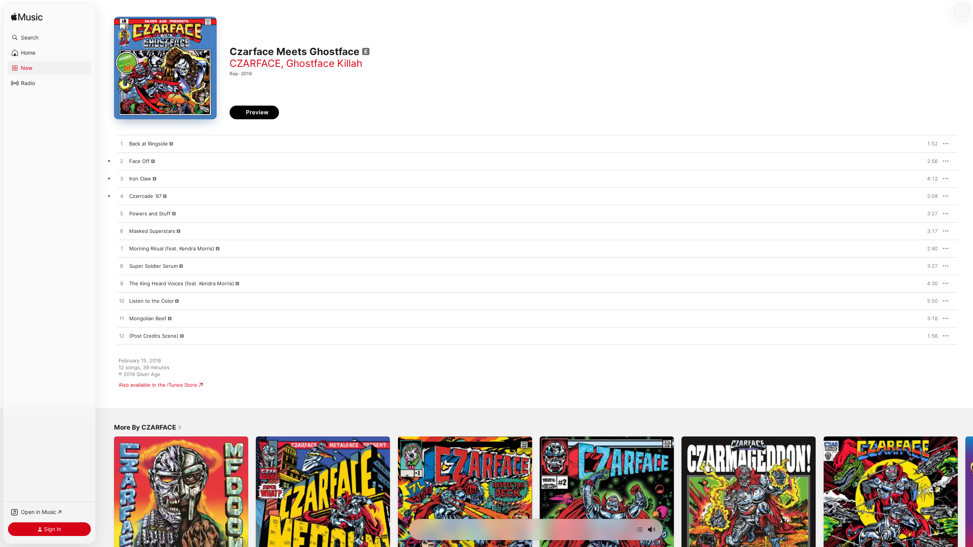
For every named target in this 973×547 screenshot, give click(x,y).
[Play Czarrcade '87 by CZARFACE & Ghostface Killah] (121, 196)
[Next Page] (965, 504)
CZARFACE (255, 63)
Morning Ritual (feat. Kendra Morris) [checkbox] (171, 248)
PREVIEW (929, 143)
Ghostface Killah (324, 63)
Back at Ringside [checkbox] (148, 144)
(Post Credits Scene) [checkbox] (154, 336)
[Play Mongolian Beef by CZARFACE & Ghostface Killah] (121, 318)
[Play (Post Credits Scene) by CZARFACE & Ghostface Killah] (121, 336)
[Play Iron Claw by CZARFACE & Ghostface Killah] (121, 178)
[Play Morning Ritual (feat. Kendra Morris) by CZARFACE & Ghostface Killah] (121, 248)
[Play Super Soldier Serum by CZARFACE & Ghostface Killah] (121, 266)
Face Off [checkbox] (139, 161)
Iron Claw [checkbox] (140, 178)
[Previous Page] (106, 504)
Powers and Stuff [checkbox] (150, 213)
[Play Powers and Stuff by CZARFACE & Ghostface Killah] (121, 213)
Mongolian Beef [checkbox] (147, 318)
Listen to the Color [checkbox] (151, 301)
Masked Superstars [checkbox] (152, 231)
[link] (148, 427)
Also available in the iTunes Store (158, 385)
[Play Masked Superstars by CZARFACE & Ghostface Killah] (121, 231)
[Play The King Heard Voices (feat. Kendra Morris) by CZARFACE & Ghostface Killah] (121, 283)
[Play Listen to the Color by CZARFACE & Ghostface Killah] (121, 301)
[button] (49, 37)
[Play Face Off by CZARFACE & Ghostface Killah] (121, 161)
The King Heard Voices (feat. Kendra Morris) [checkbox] (181, 283)
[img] (27, 17)
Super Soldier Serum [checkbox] (153, 266)
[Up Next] (639, 529)
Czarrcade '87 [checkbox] (145, 196)
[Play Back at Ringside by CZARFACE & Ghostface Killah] (121, 144)
